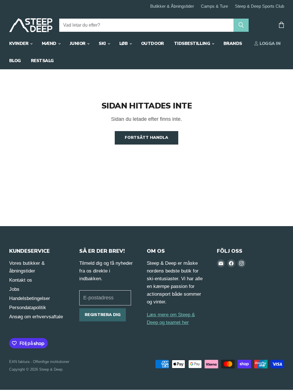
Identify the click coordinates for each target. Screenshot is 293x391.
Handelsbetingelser (29, 298)
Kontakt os (20, 280)
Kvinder (19, 43)
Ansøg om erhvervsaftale (36, 316)
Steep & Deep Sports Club (259, 6)
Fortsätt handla (146, 137)
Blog (15, 61)
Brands (232, 43)
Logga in (270, 43)
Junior (78, 43)
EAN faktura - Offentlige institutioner (39, 362)
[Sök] (241, 25)
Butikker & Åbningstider (172, 6)
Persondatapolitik (27, 307)
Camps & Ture (214, 6)
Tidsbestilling (192, 43)
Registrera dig (102, 314)
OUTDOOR (152, 43)
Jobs (14, 289)
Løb (124, 43)
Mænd (50, 43)
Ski (103, 43)
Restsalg (42, 61)
